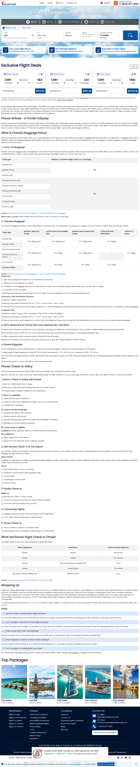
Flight (42, 3)
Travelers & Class (106, 33)
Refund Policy (35, 735)
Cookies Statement (38, 732)
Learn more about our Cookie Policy (82, 764)
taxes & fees (84, 98)
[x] (122, 757)
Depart (68, 33)
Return (84, 33)
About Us (59, 3)
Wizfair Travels (34, 603)
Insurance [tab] (109, 22)
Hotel (50, 3)
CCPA (32, 729)
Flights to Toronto (16, 723)
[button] (132, 66)
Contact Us (71, 3)
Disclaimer (34, 738)
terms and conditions (65, 100)
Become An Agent (68, 723)
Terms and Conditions (39, 714)
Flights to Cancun (16, 726)
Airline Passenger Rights (39, 723)
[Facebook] (118, 757)
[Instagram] (129, 757)
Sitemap (64, 729)
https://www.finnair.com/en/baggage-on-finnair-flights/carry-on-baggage (36, 213)
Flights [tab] (34, 22)
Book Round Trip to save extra (88, 36)
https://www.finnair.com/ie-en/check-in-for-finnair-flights (30, 580)
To (38, 33)
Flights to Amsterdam (18, 717)
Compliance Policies (38, 717)
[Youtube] (125, 757)
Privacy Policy (35, 726)
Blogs (63, 726)
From (6, 33)
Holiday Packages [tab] (71, 22)
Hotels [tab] (50, 22)
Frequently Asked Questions (72, 720)
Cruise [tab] (92, 22)
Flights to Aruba (15, 720)
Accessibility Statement (39, 720)
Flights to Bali (14, 714)
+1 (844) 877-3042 (129, 4)
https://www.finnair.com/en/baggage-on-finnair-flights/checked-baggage (36, 274)
